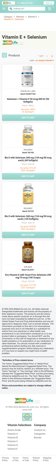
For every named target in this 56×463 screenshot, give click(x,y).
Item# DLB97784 (28, 94)
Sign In (49, 3)
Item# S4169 (28, 211)
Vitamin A (12, 433)
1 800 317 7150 (26, 3)
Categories (39, 433)
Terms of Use (15, 459)
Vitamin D (12, 445)
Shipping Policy (47, 459)
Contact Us (39, 430)
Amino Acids (14, 430)
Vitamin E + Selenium (14, 19)
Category (8, 17)
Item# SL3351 (28, 270)
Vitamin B (12, 437)
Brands (37, 437)
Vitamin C (12, 441)
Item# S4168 (28, 152)
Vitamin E (32, 17)
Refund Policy (36, 459)
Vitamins (20, 17)
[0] (50, 9)
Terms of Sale (25, 459)
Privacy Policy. (5, 459)
